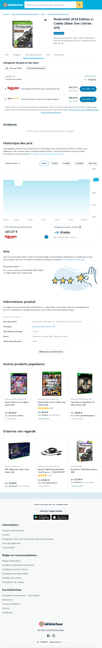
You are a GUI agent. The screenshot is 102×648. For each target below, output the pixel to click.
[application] (51, 194)
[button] (13, 68)
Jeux (43, 14)
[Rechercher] (79, 4)
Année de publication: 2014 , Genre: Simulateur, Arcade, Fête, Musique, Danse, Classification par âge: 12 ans (75, 40)
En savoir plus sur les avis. (73, 259)
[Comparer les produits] (45, 20)
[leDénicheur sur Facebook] (48, 635)
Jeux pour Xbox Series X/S (58, 14)
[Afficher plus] (5, 89)
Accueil (6, 14)
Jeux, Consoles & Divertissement (25, 14)
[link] (19, 395)
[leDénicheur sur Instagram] (53, 635)
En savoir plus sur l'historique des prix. (47, 154)
